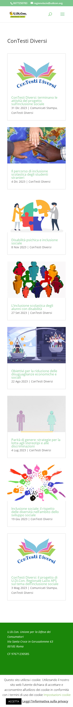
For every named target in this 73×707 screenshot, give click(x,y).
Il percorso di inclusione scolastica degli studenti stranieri (29, 174)
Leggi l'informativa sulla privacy (45, 701)
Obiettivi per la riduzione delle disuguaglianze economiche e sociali (34, 374)
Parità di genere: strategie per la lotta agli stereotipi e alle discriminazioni (35, 443)
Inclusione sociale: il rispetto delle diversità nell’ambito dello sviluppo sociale (35, 511)
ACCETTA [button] (13, 701)
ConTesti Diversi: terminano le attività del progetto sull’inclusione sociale (34, 100)
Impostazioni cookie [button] (57, 695)
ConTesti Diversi (22, 113)
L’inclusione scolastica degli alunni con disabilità (32, 307)
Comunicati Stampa (43, 108)
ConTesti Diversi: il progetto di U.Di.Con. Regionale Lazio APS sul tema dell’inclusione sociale (34, 580)
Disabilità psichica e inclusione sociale (34, 241)
